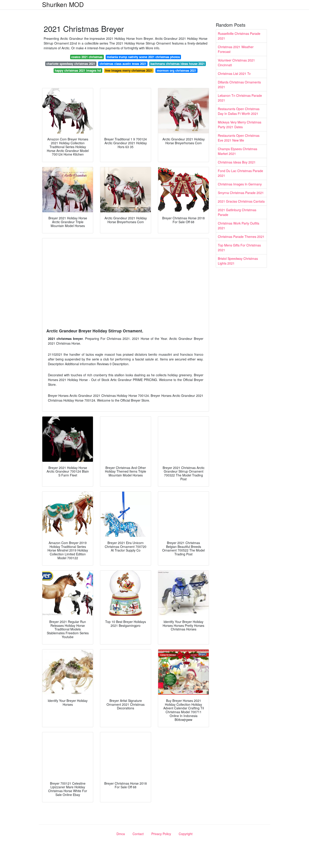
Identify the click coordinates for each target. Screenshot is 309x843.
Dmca (120, 833)
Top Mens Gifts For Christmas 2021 (239, 247)
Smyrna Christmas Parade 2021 (241, 192)
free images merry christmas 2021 (128, 70)
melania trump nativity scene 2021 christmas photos (143, 57)
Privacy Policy (161, 833)
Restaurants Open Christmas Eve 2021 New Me (238, 137)
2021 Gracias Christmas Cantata (241, 201)
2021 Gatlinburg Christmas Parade (237, 212)
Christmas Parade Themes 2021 (241, 236)
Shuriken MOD (63, 4)
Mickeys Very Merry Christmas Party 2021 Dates (239, 124)
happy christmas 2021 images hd (78, 70)
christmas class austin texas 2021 (123, 64)
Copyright (186, 833)
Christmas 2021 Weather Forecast (236, 49)
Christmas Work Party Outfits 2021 (238, 225)
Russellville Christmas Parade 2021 (239, 35)
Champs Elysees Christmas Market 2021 (237, 151)
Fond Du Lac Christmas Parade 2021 (240, 173)
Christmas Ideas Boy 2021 (237, 162)
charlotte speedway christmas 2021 (70, 64)
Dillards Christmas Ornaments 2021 (239, 84)
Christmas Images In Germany (240, 184)
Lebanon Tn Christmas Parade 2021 (240, 97)
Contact (138, 833)
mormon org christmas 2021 (176, 70)
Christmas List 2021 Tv (234, 73)
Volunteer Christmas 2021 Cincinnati (236, 62)
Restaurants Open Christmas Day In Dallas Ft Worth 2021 (238, 111)
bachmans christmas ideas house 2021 (177, 64)
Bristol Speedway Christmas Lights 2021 (238, 260)
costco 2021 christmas (86, 57)
